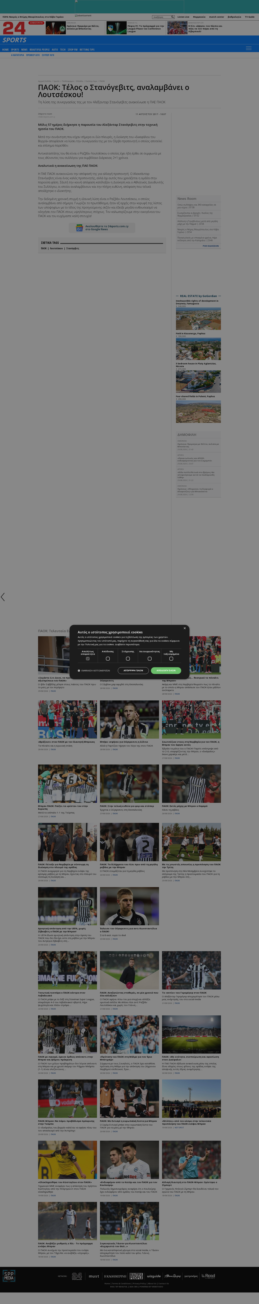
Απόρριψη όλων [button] (133, 670)
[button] (94, 670)
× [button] (184, 628)
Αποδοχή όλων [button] (166, 670)
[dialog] (129, 652)
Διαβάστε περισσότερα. (127, 644)
